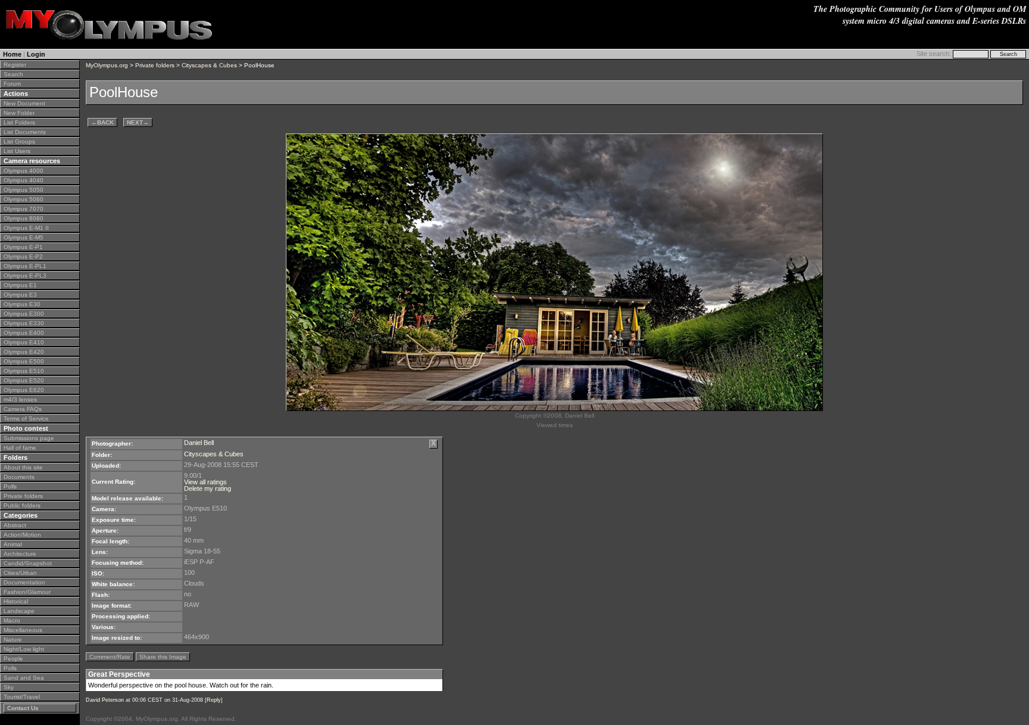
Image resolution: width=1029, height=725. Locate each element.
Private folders (23, 496)
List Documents (25, 132)
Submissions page (29, 438)
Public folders (22, 505)
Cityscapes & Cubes (209, 65)
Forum (12, 83)
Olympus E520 (24, 380)
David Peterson (105, 700)
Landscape (19, 611)
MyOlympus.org (107, 65)
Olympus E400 (24, 332)
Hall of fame (20, 447)
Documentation (24, 582)
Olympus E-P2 (23, 256)
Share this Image (162, 657)
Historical (16, 601)
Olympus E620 (24, 390)
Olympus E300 (24, 313)
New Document (24, 103)
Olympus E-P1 (23, 247)
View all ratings (205, 482)
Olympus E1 (20, 285)
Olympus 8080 (23, 218)
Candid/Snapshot (28, 563)
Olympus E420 (24, 352)
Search (13, 74)
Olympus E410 (24, 342)
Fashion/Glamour (27, 592)
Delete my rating (207, 488)
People (13, 658)
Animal (13, 544)
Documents (19, 477)
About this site (23, 467)
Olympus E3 (20, 294)
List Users (17, 151)
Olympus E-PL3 (25, 275)
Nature (13, 639)
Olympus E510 (24, 371)
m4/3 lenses (20, 399)
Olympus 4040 (23, 180)
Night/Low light (24, 649)
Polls (10, 486)
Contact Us (23, 708)
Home (12, 54)
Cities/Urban (20, 573)
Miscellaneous (23, 630)
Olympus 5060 (23, 199)
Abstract (15, 525)
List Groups (19, 141)
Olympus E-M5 (23, 237)
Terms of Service (26, 418)
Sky (9, 687)
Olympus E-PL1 (25, 266)
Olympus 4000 (23, 170)
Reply (214, 700)
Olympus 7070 (23, 209)
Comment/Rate (109, 657)
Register (15, 64)
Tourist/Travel (22, 696)
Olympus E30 (22, 304)
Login (36, 54)
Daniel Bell (199, 442)
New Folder (19, 113)
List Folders (19, 122)
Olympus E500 (24, 361)
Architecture (20, 553)
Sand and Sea (24, 677)
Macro (12, 620)
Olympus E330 (24, 323)
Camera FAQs (23, 409)
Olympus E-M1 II (26, 228)
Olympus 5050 (23, 189)
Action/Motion (22, 534)
